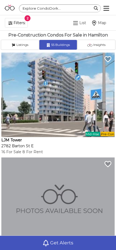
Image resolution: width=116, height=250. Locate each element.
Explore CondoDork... (42, 8)
